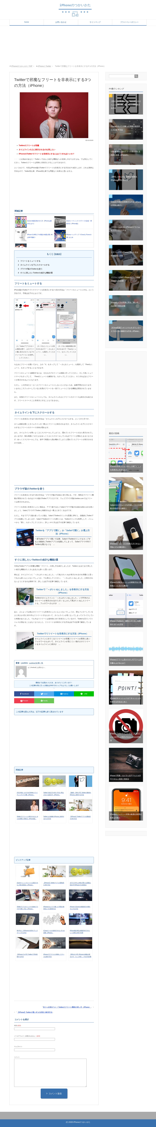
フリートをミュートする (30, 261)
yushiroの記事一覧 (36, 663)
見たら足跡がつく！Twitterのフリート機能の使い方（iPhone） (67, 1007)
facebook (25, 694)
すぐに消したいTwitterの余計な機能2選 (36, 273)
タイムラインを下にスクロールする (35, 265)
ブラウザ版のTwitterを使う (31, 269)
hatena (65, 694)
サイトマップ (95, 22)
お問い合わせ (60, 22)
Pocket (25, 701)
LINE (85, 694)
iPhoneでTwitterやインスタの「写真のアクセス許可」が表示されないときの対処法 (125, 736)
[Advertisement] (78, 45)
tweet (45, 694)
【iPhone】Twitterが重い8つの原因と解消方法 (34, 1012)
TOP (21, 66)
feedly (45, 701)
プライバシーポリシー (129, 22)
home (26, 22)
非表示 (58, 254)
